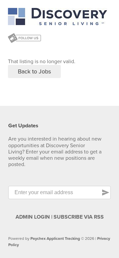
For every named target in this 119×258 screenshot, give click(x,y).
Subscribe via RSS (79, 217)
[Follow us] (24, 39)
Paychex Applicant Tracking (55, 238)
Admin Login (33, 217)
